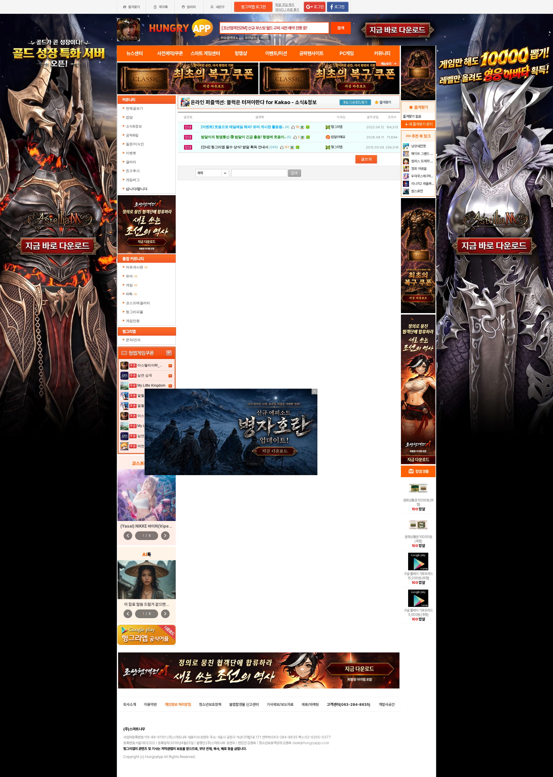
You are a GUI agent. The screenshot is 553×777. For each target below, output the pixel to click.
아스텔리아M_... (149, 365)
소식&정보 (134, 126)
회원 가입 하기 (284, 5)
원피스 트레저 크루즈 (422, 161)
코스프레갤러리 (138, 303)
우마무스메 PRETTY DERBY (422, 176)
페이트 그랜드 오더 (422, 154)
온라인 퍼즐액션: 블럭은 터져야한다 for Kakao (240, 102)
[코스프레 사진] (147, 495)
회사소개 (129, 704)
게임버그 (133, 180)
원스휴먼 (416, 191)
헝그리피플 (134, 312)
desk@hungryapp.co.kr (310, 743)
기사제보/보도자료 (280, 704)
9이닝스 (250, 38)
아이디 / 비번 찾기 (287, 10)
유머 (131, 276)
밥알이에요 (337, 137)
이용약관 (150, 704)
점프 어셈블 (418, 169)
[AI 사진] (147, 579)
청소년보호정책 (210, 704)
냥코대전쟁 (418, 146)
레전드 (264, 38)
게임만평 (133, 321)
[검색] (294, 173)
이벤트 (131, 153)
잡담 (129, 117)
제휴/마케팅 (310, 704)
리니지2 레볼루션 (422, 184)
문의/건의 (133, 340)
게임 (131, 285)
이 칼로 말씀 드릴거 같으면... (146, 604)
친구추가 (133, 171)
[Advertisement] (187, 110)
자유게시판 (136, 267)
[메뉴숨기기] (388, 63)
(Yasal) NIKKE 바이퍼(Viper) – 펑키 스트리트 (158, 526)
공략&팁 (132, 135)
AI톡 (131, 294)
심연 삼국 (144, 375)
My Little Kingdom (151, 385)
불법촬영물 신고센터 (244, 704)
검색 (340, 28)
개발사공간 (387, 704)
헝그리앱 (336, 127)
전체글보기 (134, 108)
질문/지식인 (135, 144)
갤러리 (131, 162)
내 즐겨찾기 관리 (418, 124)
